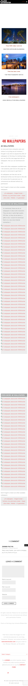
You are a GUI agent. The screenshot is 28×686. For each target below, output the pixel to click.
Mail (6, 587)
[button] (23, 2)
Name (6, 579)
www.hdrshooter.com (8, 641)
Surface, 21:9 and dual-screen (11, 195)
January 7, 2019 (13, 136)
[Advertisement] (14, 118)
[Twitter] (8, 673)
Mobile (13, 198)
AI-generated (20, 198)
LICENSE (7, 660)
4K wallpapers (14, 140)
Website (4, 594)
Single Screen (18, 193)
